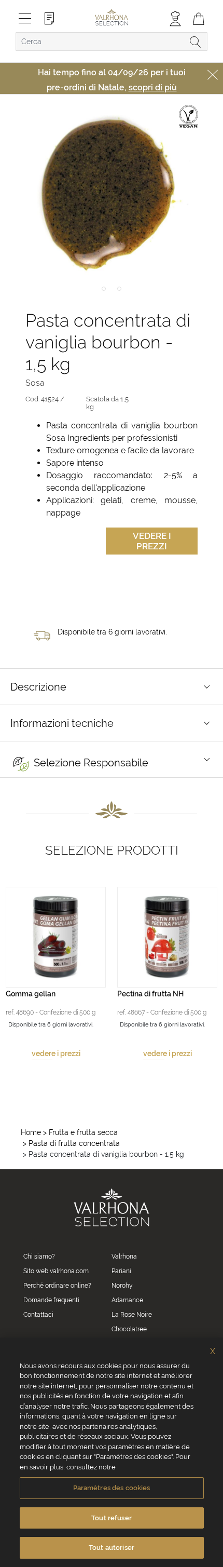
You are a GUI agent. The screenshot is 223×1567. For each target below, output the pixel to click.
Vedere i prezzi (152, 541)
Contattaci (38, 1314)
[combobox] (111, 41)
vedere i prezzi (56, 1053)
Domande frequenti (51, 1300)
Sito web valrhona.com (56, 1271)
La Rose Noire (132, 1314)
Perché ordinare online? (57, 1285)
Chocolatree (129, 1329)
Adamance (127, 1300)
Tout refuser (111, 1518)
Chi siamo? (39, 1256)
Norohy (122, 1285)
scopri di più (153, 87)
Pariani (121, 1271)
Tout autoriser (111, 1547)
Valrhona (124, 1256)
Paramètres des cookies (111, 1488)
